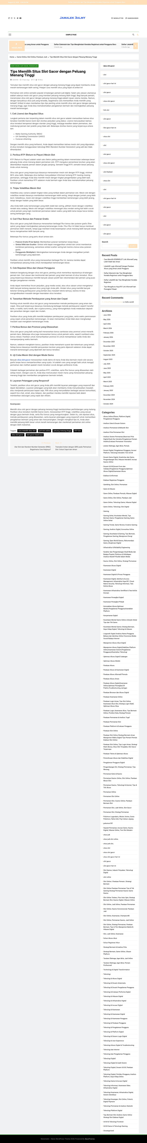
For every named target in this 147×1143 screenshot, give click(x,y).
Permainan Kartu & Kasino (112, 774)
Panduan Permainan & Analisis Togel (116, 717)
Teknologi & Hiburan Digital (113, 996)
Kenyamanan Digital (110, 616)
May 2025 (106, 373)
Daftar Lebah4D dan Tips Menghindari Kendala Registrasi (104, 2)
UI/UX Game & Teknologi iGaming (115, 1126)
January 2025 (108, 390)
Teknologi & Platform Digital (113, 1032)
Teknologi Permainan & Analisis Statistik (118, 1106)
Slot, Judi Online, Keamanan (113, 934)
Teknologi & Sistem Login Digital (115, 1036)
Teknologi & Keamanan (111, 1010)
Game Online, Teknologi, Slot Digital (116, 507)
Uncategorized (108, 1131)
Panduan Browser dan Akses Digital (116, 692)
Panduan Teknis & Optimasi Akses (115, 754)
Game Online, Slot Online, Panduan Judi (24, 66)
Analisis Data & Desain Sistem (114, 423)
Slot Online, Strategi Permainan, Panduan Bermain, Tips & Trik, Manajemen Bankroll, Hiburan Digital (118, 927)
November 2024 (109, 399)
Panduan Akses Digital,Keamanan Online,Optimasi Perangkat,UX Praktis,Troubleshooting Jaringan (115, 685)
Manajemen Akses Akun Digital (114, 643)
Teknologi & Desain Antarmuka (114, 983)
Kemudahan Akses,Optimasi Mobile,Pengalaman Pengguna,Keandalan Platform (118, 608)
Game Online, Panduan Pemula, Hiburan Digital (120, 493)
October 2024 (108, 404)
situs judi (106, 835)
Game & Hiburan (109, 489)
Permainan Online (109, 792)
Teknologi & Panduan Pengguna (114, 1023)
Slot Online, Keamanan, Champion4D (116, 916)
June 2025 (107, 368)
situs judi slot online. (110, 839)
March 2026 (107, 328)
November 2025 (109, 346)
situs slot (106, 137)
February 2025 (108, 386)
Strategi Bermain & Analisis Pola (115, 947)
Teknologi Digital (109, 1059)
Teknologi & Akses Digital (112, 979)
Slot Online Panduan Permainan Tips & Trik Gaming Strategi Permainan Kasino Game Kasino (118, 890)
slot (104, 75)
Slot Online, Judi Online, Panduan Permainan (119, 904)
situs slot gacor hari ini (111, 857)
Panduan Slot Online (110, 731)
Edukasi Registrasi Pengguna (113, 480)
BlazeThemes (90, 1139)
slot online (107, 877)
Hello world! (129, 302)
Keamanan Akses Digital (112, 566)
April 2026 (107, 324)
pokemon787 (108, 823)
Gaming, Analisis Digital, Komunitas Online (118, 529)
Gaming (106, 511)
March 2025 (107, 382)
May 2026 (106, 319)
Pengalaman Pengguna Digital (114, 763)
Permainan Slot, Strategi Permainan (116, 812)
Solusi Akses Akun (110, 938)
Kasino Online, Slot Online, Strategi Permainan (119, 561)
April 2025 (107, 377)
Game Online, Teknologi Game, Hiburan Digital (119, 502)
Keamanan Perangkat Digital (113, 597)
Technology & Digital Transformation (116, 970)
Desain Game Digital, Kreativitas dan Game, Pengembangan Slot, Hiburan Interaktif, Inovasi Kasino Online (120, 459)
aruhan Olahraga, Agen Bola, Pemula (116, 446)
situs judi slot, (108, 844)
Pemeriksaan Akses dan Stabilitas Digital (118, 758)
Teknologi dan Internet (111, 1050)
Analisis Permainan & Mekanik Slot (116, 428)
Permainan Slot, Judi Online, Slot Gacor (117, 808)
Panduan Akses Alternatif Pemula (115, 674)
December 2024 (109, 395)
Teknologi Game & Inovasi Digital (115, 1081)
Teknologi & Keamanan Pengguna (115, 1019)
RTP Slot (77, 431)
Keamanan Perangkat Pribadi (113, 602)
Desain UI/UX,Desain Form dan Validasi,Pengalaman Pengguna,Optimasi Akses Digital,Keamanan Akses (118, 468)
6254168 (15, 80)
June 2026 (107, 315)
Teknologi (107, 974)
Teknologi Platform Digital (112, 1110)
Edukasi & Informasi (110, 476)
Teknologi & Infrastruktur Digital (114, 1001)
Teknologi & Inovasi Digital (113, 1005)
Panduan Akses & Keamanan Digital (116, 670)
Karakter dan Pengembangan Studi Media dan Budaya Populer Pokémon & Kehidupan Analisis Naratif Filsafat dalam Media (119, 554)
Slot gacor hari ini (109, 128)
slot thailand (107, 172)
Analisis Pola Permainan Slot (113, 432)
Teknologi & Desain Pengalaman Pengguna (118, 987)
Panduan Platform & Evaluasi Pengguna (117, 726)
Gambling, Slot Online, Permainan (115, 485)
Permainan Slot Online (111, 796)
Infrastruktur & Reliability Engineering (116, 547)
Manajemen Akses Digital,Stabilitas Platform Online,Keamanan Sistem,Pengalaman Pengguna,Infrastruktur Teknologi (119, 649)
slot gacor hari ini (109, 83)
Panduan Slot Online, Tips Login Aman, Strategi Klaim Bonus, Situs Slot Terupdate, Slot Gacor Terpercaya (120, 747)
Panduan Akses (109, 665)
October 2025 (108, 351)
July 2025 (106, 364)
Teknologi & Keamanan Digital (114, 1014)
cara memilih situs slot (27, 431)
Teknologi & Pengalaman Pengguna (116, 1027)
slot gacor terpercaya (35, 435)
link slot (106, 110)
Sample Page (71, 35)
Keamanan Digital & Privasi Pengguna (116, 574)
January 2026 (108, 337)
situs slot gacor (24, 360)
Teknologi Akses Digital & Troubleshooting (118, 1045)
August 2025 (107, 359)
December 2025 (109, 342)
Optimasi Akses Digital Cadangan (115, 657)
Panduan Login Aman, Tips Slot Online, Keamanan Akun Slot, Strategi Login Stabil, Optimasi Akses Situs (118, 703)
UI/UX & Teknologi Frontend (113, 1122)
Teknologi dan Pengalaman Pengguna (116, 1054)
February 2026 (108, 333)
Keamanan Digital (109, 570)
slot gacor (107, 92)
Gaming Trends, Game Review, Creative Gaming (120, 525)
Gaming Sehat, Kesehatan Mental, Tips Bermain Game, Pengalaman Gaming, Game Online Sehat (118, 518)
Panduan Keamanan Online (112, 697)
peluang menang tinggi (62, 431)
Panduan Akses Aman (111, 679)
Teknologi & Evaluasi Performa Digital (117, 992)
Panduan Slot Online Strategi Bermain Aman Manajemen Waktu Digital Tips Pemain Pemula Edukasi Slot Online (120, 737)
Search (105, 242)
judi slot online (44, 431)
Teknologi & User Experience (113, 1041)
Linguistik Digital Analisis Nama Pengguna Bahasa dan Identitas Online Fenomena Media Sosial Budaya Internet (119, 636)
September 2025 (109, 355)
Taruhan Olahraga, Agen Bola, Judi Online (118, 958)
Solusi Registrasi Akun (111, 943)
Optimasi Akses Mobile (111, 661)
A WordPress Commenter (112, 302)
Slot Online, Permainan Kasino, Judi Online (118, 920)
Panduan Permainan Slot (112, 722)
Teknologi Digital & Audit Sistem (115, 1063)
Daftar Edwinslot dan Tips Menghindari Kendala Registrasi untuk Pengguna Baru (61, 44)
